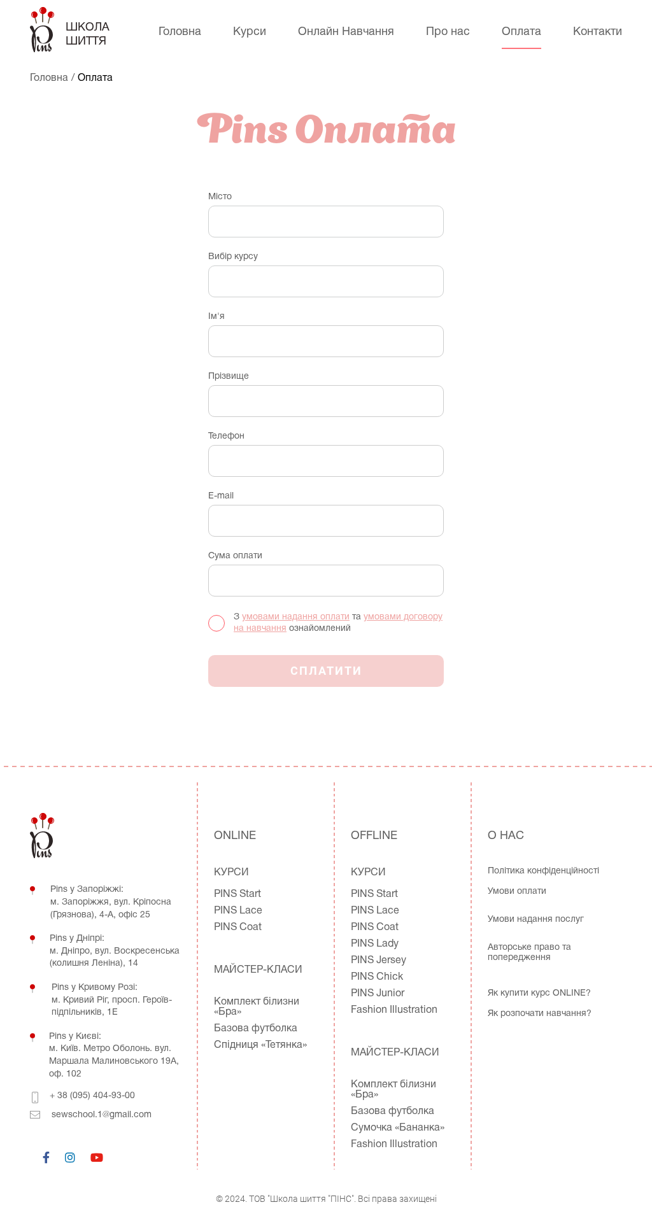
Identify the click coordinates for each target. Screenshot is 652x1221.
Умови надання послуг (536, 919)
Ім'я (216, 317)
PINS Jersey (378, 960)
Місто (220, 197)
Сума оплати (235, 556)
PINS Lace (238, 911)
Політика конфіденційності (543, 871)
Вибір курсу (233, 257)
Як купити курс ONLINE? (539, 993)
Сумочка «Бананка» (397, 1128)
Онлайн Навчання (346, 32)
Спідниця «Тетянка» (260, 1045)
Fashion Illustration (394, 1010)
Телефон (226, 436)
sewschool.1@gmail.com (102, 1115)
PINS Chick (377, 977)
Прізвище (228, 376)
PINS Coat (238, 927)
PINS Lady (375, 944)
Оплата (521, 32)
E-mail (221, 496)
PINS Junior (377, 993)
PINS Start (237, 894)
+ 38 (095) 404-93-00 (92, 1096)
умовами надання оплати (296, 617)
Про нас (448, 32)
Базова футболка (255, 1028)
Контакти (597, 32)
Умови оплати (517, 891)
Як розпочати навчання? (540, 1014)
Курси (249, 32)
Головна (180, 32)
